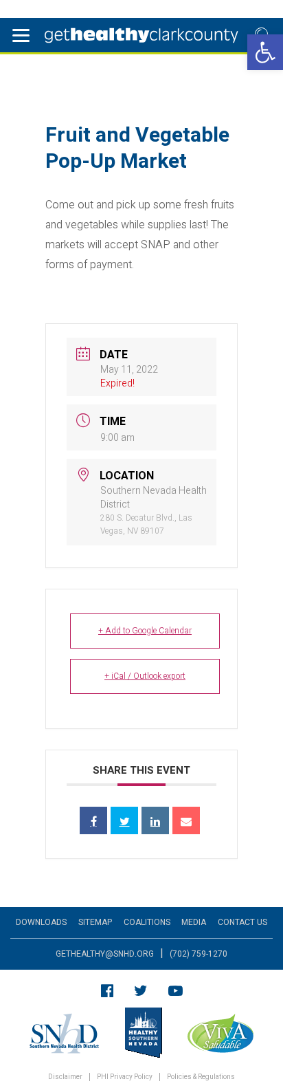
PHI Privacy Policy (124, 1077)
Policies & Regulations (201, 1077)
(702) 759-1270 (198, 954)
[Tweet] (124, 820)
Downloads (41, 922)
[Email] (186, 820)
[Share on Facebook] (93, 820)
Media (193, 922)
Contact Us (242, 922)
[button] (265, 52)
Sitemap (95, 922)
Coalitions (147, 922)
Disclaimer (65, 1077)
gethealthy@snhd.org (105, 954)
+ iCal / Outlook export (144, 676)
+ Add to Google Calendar (145, 630)
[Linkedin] (155, 820)
